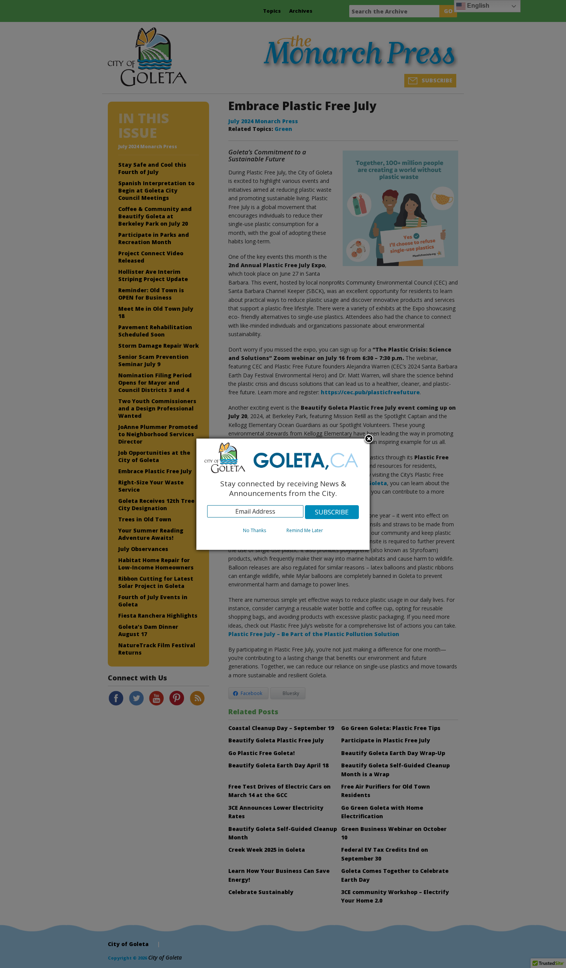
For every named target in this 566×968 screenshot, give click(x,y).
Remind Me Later (304, 530)
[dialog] (283, 494)
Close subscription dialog (369, 439)
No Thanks (254, 530)
